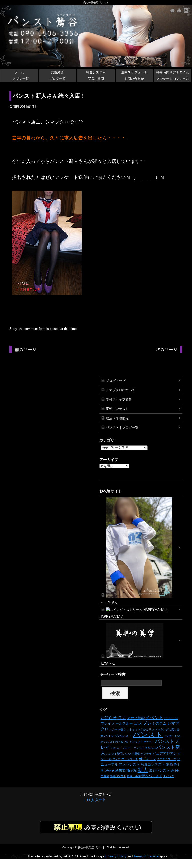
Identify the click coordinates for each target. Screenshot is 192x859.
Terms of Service (146, 856)
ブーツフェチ (130, 759)
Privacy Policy (116, 856)
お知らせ (109, 717)
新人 (143, 770)
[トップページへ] (172, 10)
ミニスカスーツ (166, 759)
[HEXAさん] (141, 640)
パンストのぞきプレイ (118, 741)
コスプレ (143, 723)
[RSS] (186, 10)
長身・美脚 (134, 776)
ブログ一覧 (58, 79)
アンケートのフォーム (172, 79)
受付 (176, 764)
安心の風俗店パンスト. (92, 847)
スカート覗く (118, 729)
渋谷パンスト (159, 770)
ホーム (19, 72)
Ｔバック (168, 776)
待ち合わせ (107, 770)
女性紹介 (57, 72)
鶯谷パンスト (152, 776)
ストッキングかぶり (139, 729)
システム (159, 723)
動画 (169, 764)
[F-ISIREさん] (141, 547)
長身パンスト (118, 776)
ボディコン (147, 759)
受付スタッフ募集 (119, 399)
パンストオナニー (143, 741)
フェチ (116, 759)
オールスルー (122, 723)
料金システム (96, 72)
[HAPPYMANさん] (141, 609)
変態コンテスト (117, 409)
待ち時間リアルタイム (172, 72)
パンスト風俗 (132, 753)
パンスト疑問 (114, 753)
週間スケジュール (134, 72)
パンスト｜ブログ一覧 (122, 427)
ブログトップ (116, 381)
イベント (155, 717)
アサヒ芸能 (136, 718)
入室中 (96, 800)
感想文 (120, 770)
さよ (122, 717)
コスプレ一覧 (19, 79)
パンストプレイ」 (122, 747)
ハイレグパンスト (118, 736)
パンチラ (146, 753)
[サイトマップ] (179, 10)
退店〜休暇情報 (117, 418)
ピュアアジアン (164, 753)
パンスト (148, 734)
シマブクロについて (120, 390)
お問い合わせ (134, 79)
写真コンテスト (153, 764)
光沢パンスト (129, 764)
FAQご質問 (96, 79)
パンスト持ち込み (145, 747)
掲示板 (131, 770)
